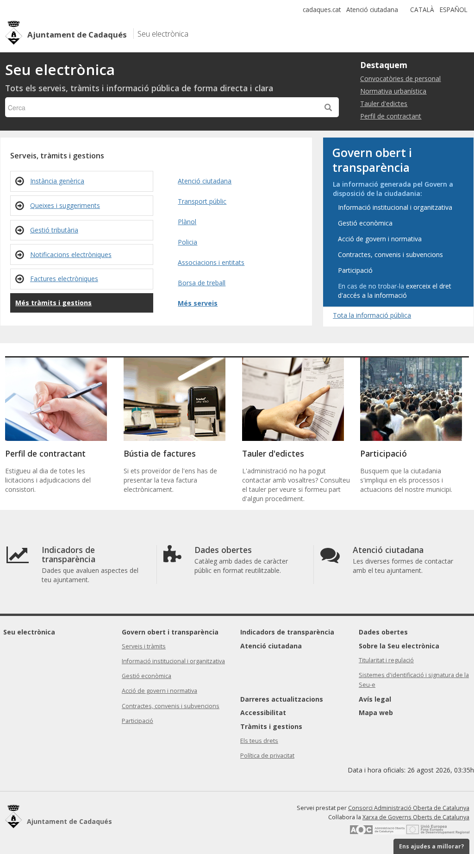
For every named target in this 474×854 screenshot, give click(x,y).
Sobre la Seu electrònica (399, 645)
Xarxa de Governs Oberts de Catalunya (415, 817)
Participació (137, 721)
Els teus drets (259, 741)
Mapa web (376, 712)
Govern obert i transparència (170, 632)
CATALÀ (422, 9)
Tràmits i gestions (271, 726)
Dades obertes (383, 632)
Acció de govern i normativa (159, 691)
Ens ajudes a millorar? (431, 846)
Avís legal (375, 699)
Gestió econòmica (146, 676)
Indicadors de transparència (287, 632)
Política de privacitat (267, 756)
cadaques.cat (322, 9)
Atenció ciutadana (372, 9)
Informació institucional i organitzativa (173, 661)
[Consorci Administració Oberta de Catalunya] (377, 832)
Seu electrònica (29, 632)
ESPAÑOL (454, 9)
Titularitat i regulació (386, 660)
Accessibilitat (263, 712)
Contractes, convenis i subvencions (170, 706)
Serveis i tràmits (144, 646)
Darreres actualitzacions (281, 699)
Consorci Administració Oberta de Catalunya (408, 808)
